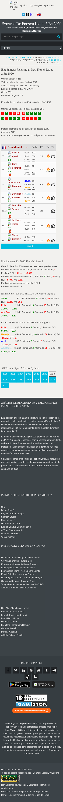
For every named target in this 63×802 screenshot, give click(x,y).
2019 (5, 380)
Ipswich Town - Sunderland (14, 615)
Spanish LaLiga (8, 517)
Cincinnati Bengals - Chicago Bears (18, 581)
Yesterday (12, 57)
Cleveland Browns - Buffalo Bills (16, 561)
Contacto (43, 791)
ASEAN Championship (12, 530)
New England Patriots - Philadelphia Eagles (22, 577)
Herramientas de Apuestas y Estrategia (19, 785)
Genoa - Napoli (8, 628)
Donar (4, 795)
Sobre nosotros (30, 791)
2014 (44, 380)
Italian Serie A (7, 510)
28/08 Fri (54, 60)
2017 (20, 380)
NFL (3, 507)
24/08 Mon (53, 57)
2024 (20, 374)
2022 (36, 374)
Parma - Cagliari (9, 632)
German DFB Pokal (10, 533)
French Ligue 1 (8, 520)
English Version (16, 795)
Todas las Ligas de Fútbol (37, 795)
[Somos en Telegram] (23, 14)
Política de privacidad (11, 791)
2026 (5, 374)
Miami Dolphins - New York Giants (17, 574)
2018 (12, 380)
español (22, 5)
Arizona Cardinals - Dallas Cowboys (18, 588)
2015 (36, 380)
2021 (44, 374)
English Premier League (12, 513)
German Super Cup (10, 523)
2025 (12, 374)
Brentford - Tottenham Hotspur (15, 625)
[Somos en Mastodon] (31, 14)
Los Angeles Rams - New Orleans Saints (20, 571)
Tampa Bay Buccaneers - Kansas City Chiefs (22, 584)
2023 (28, 374)
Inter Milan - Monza (10, 618)
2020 (52, 374)
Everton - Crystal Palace (12, 611)
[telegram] (54, 670)
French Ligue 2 (15, 147)
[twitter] (16, 670)
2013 (52, 380)
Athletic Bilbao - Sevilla (12, 635)
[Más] (10, 175)
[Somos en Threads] (27, 14)
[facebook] (8, 670)
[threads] (27, 677)
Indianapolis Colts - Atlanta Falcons (18, 567)
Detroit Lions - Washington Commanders (20, 557)
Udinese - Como (9, 622)
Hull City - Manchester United (15, 608)
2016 (28, 380)
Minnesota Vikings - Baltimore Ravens (19, 564)
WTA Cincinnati (8, 537)
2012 (5, 385)
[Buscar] (59, 37)
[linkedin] (23, 670)
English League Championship (16, 527)
